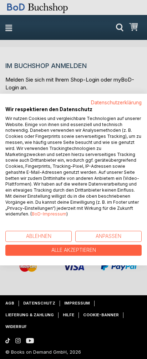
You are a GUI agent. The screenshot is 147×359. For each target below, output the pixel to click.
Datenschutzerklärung (116, 102)
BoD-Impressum (49, 214)
